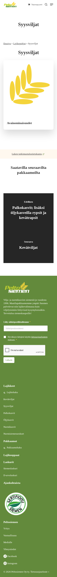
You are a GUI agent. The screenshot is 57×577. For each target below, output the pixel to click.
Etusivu (7, 43)
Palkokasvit (9, 413)
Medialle (7, 542)
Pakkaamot (10, 441)
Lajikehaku (12, 392)
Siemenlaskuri (10, 468)
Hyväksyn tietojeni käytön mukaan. (27, 338)
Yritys (6, 528)
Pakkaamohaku (14, 447)
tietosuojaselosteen (39, 337)
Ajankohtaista (11, 482)
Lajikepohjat (19, 43)
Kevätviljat (8, 399)
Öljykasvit (8, 420)
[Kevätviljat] (28, 245)
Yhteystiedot (9, 549)
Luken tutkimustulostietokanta (27, 154)
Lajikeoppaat (11, 455)
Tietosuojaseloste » (39, 571)
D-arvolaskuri (10, 475)
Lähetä (9, 360)
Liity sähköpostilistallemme (17, 322)
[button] (51, 4)
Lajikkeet (9, 385)
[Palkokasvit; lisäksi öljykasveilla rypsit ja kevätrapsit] (28, 210)
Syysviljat (8, 406)
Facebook (12, 556)
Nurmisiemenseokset (13, 433)
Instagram (12, 563)
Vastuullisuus (10, 535)
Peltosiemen (10, 522)
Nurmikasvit (9, 427)
